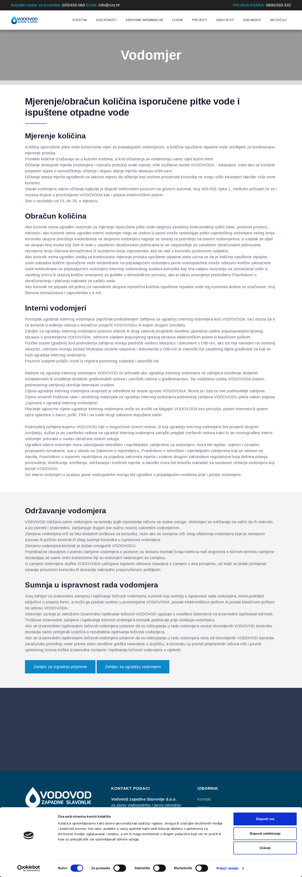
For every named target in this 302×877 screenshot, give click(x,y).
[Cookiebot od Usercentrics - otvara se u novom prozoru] (28, 868)
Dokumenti (252, 20)
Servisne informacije (144, 20)
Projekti (199, 20)
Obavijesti (225, 20)
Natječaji (278, 20)
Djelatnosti (106, 20)
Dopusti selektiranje (265, 833)
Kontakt (204, 799)
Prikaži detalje (227, 868)
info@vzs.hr (109, 5)
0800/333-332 (278, 5)
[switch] (119, 868)
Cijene (177, 20)
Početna (80, 20)
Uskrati (265, 848)
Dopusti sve (265, 819)
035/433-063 (73, 5)
